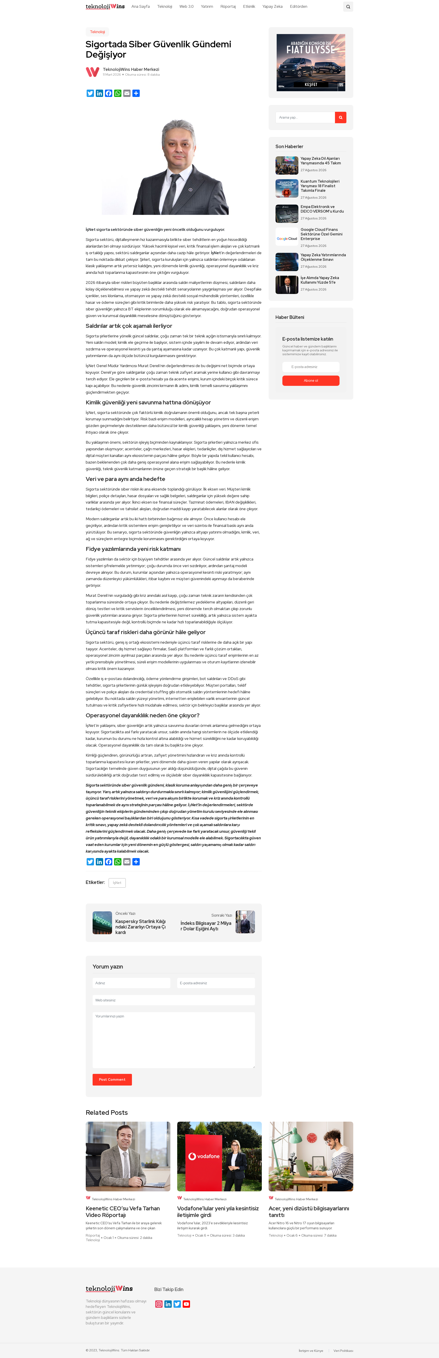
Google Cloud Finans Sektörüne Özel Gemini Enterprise (322, 234)
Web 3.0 (186, 6)
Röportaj (228, 6)
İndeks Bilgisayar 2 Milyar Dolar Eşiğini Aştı (206, 925)
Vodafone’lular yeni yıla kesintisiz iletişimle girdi (218, 1212)
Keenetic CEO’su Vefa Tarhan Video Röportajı (123, 1212)
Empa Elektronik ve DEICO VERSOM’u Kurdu (322, 209)
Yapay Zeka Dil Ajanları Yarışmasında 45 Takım (321, 160)
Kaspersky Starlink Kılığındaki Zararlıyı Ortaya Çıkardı (140, 927)
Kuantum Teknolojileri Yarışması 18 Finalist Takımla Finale (320, 186)
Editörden (298, 6)
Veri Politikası (343, 1350)
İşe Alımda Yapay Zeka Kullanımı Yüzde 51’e (320, 280)
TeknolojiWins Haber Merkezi (113, 1199)
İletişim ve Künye (311, 1350)
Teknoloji (164, 6)
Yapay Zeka (272, 6)
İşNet (117, 882)
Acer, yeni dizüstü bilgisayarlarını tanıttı (309, 1212)
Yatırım (207, 6)
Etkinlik (249, 6)
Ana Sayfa (140, 6)
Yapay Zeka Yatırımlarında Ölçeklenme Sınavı (323, 257)
